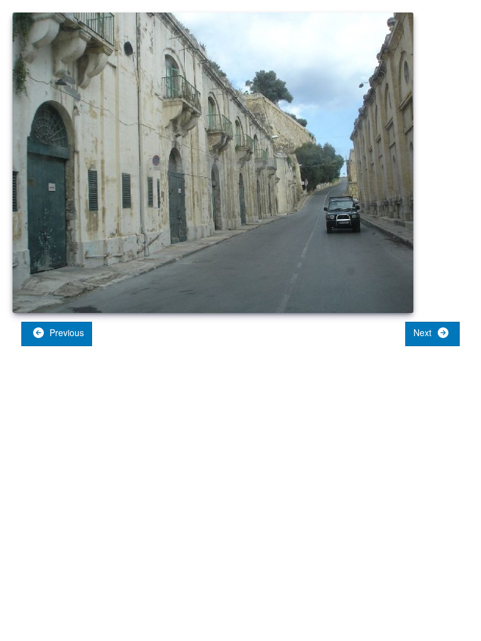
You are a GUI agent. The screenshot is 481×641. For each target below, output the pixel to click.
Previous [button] (65, 332)
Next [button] (423, 332)
